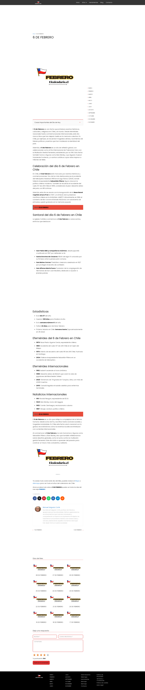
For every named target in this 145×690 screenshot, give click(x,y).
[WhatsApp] (49, 498)
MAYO (90, 100)
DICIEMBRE (91, 122)
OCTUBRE (91, 116)
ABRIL (90, 97)
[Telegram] (58, 498)
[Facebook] (35, 498)
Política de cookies (102, 683)
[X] (39, 498)
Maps (77, 481)
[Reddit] (62, 498)
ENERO (90, 88)
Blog (101, 2)
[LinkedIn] (53, 498)
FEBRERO (90, 91)
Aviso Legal (100, 685)
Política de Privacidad (100, 675)
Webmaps (84, 677)
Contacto (109, 2)
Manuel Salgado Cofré (51, 507)
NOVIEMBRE (91, 119)
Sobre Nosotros (85, 675)
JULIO (90, 107)
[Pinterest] (44, 498)
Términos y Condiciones (100, 679)
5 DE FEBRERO (78, 530)
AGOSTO (91, 110)
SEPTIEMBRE (91, 113)
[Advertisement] (72, 19)
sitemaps (36, 483)
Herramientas (93, 2)
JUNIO (90, 103)
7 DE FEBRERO (38, 530)
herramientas (85, 679)
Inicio (78, 2)
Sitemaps (84, 681)
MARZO (90, 94)
